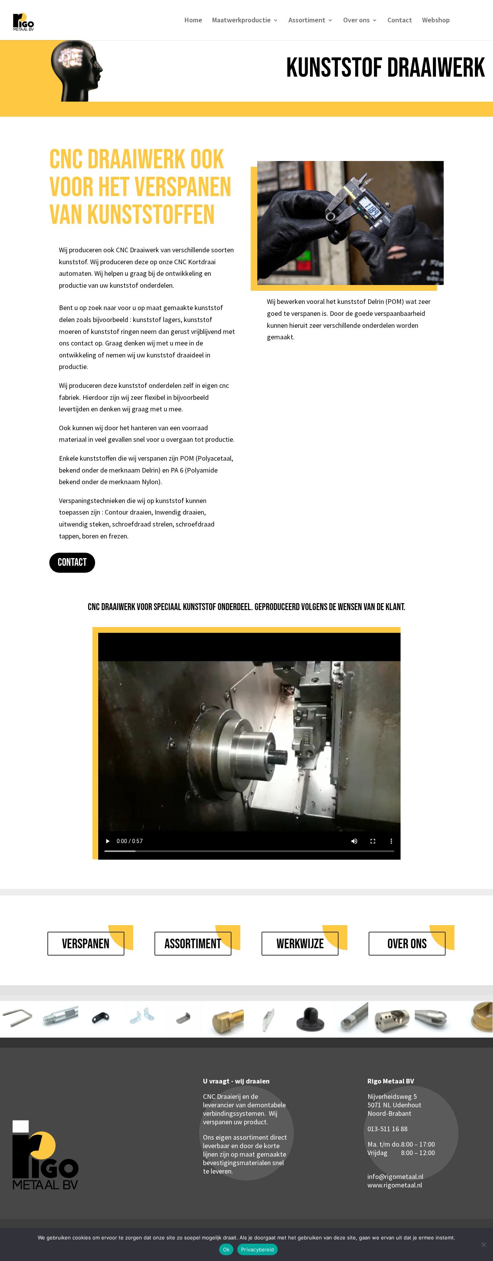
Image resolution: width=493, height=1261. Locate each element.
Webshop (436, 20)
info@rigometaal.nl (395, 1176)
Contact (399, 20)
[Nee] (483, 1244)
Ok (226, 1249)
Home (193, 20)
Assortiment (306, 20)
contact (72, 562)
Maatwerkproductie (241, 20)
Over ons (356, 20)
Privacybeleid (257, 1249)
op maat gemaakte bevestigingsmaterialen (244, 1158)
